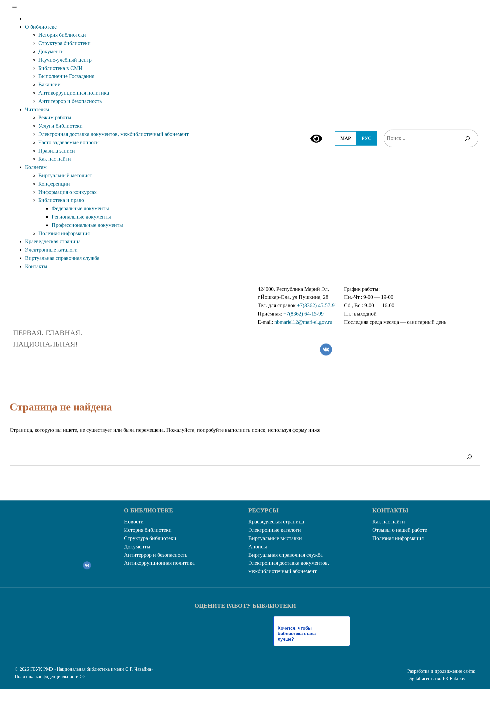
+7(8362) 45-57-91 (317, 305)
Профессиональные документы (87, 225)
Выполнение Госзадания (66, 76)
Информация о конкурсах (67, 192)
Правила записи (56, 151)
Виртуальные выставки (275, 538)
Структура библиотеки (64, 43)
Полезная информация (64, 233)
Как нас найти (54, 159)
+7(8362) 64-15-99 (303, 314)
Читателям (37, 109)
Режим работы (54, 117)
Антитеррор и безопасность (70, 101)
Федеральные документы (80, 208)
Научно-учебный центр (65, 60)
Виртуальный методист (65, 175)
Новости (134, 521)
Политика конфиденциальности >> (50, 676)
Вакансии (49, 84)
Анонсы (257, 546)
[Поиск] (467, 138)
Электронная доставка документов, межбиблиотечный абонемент (113, 134)
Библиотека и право (61, 200)
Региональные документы (81, 217)
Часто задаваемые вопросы (69, 142)
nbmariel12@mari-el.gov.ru (303, 322)
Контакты (36, 266)
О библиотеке (41, 27)
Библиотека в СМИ (60, 68)
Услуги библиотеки (60, 126)
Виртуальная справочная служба (62, 258)
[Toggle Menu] (14, 7)
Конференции (54, 184)
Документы (51, 51)
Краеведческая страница (53, 241)
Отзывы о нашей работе (399, 530)
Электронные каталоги (51, 250)
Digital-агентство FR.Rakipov (436, 678)
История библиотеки (62, 35)
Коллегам (36, 167)
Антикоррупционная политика (73, 93)
